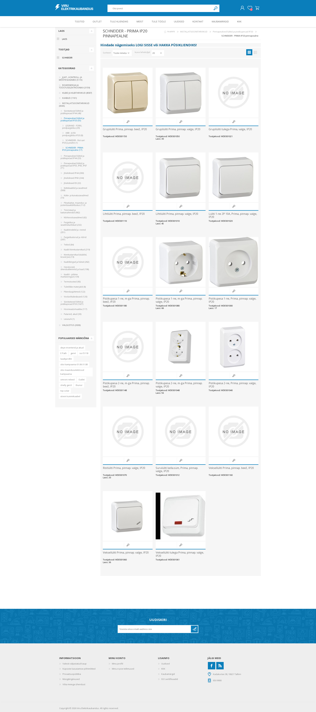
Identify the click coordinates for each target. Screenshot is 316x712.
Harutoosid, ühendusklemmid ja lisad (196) (75, 268)
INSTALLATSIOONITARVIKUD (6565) (74, 104)
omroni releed (67, 379)
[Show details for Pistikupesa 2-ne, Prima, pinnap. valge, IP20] (233, 346)
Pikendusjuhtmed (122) (74, 291)
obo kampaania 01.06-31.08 (74, 364)
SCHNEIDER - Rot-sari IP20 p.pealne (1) (73, 141)
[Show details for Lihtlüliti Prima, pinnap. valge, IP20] (180, 177)
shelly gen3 (66, 385)
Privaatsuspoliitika (72, 673)
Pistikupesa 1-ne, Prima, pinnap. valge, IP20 (232, 300)
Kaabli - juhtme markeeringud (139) (70, 275)
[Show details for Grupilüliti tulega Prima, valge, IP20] (233, 92)
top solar (64, 390)
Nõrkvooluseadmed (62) (75, 217)
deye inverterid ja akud (72, 347)
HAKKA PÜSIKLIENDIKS (177, 45)
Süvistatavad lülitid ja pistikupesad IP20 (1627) (72, 302)
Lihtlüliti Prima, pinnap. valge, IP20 (177, 213)
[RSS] (220, 665)
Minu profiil (117, 663)
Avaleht (171, 31)
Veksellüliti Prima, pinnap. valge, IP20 (126, 552)
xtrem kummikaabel (70, 396)
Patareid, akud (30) (72, 314)
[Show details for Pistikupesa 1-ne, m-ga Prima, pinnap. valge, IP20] (180, 262)
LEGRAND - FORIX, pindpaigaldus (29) (72, 126)
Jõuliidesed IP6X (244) (74, 178)
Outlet (82, 379)
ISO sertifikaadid (169, 679)
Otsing (215, 8)
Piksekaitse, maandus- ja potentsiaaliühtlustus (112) (74, 204)
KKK (163, 668)
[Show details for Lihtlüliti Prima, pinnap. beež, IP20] (128, 177)
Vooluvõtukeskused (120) (75, 296)
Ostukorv (257, 8)
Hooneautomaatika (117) (75, 309)
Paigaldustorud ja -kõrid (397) (73, 238)
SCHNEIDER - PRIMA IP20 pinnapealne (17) (72, 148)
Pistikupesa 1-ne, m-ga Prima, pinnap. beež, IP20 (126, 300)
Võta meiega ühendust (74, 684)
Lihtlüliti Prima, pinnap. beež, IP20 (124, 213)
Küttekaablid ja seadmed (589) (74, 189)
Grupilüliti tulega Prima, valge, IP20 (230, 129)
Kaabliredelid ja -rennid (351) (73, 231)
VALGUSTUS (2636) (71, 325)
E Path (63, 353)
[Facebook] (211, 665)
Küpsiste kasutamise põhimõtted (79, 668)
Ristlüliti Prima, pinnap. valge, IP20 (124, 468)
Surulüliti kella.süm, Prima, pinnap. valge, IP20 (177, 469)
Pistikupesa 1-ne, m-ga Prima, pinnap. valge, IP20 (179, 300)
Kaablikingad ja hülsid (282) (76, 262)
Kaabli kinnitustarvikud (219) (77, 249)
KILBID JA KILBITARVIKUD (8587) (77, 92)
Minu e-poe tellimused (123, 668)
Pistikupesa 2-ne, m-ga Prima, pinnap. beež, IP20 (126, 385)
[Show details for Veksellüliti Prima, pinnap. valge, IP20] (128, 516)
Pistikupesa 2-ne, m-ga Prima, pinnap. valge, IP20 (179, 385)
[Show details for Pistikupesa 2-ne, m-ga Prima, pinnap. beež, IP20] (128, 346)
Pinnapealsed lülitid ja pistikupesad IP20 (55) (72, 119)
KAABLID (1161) (69, 97)
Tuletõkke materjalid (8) (75, 286)
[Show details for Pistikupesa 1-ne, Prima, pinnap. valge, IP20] (233, 262)
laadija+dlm (66, 358)
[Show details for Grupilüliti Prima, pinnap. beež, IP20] (128, 92)
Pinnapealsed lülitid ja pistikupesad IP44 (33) (72, 157)
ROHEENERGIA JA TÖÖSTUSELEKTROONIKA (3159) (74, 86)
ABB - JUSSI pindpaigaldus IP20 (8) (72, 134)
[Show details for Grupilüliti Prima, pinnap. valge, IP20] (180, 92)
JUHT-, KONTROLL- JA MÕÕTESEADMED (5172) (70, 78)
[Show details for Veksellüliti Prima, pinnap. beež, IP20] (233, 431)
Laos (64, 39)
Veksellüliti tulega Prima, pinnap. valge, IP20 (180, 554)
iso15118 (83, 353)
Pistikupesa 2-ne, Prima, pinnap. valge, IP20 (232, 385)
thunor (79, 385)
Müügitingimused (71, 679)
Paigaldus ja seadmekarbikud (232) (71, 223)
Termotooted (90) (72, 281)
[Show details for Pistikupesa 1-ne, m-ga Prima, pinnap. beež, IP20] (128, 262)
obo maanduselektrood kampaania (72, 372)
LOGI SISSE (144, 45)
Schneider (67, 57)
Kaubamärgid (168, 673)
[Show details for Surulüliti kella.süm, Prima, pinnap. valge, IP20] (180, 431)
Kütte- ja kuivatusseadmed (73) (74, 196)
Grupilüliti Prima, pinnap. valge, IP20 (178, 129)
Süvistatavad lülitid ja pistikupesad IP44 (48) (72, 112)
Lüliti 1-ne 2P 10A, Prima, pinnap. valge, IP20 (233, 215)
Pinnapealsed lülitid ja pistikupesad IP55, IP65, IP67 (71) (74, 166)
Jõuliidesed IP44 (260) (74, 173)
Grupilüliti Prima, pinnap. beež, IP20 (125, 129)
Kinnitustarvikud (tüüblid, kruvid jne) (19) (74, 255)
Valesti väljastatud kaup (75, 663)
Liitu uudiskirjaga (194, 629)
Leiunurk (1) (69, 319)
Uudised (165, 663)
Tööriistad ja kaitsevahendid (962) (70, 211)
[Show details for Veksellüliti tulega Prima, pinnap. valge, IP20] (180, 516)
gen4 (73, 353)
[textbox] (159, 8)
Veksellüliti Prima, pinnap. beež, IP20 (231, 468)
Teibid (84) (69, 244)
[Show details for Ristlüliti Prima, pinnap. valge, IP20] (128, 431)
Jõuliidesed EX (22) (72, 183)
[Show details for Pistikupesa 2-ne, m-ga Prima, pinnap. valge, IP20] (180, 346)
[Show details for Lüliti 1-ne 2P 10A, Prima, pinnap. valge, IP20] (233, 177)
